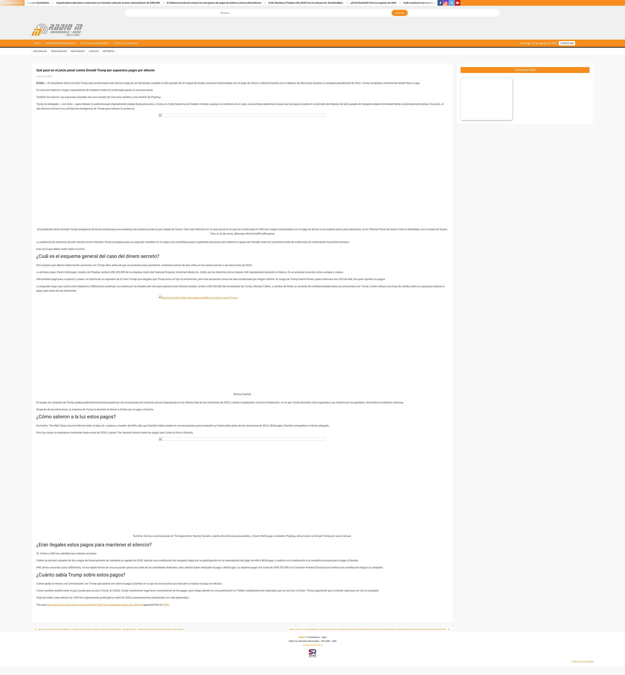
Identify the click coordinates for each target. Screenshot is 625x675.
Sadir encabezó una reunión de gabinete (363, 3)
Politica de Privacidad (95, 43)
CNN (166, 604)
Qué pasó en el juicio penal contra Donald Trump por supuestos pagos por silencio (94, 604)
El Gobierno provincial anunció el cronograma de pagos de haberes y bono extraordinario (153, 3)
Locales (94, 51)
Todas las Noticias (126, 43)
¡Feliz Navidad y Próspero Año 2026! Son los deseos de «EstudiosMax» (244, 3)
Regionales (78, 51)
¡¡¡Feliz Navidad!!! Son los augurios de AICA (312, 3)
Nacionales (40, 51)
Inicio (37, 43)
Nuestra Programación (61, 43)
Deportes (108, 51)
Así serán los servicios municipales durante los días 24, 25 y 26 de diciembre (433, 3)
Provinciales (59, 51)
